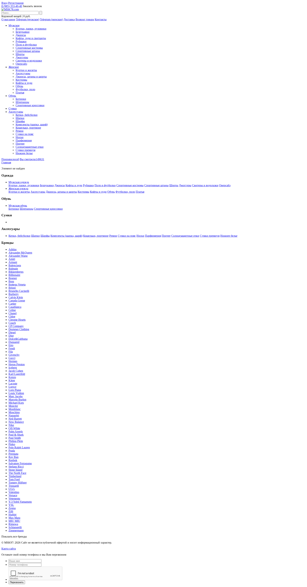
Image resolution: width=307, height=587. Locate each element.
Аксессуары (23, 73)
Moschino (14, 412)
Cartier (12, 303)
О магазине (8, 19)
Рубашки (21, 41)
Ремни (19, 130)
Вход (4, 2)
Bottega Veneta (17, 284)
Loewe (12, 386)
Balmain (13, 268)
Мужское (14, 25)
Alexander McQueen (20, 252)
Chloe (12, 316)
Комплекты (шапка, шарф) (32, 124)
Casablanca (15, 306)
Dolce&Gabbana (18, 338)
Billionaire (14, 274)
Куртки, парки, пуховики (31, 28)
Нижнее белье (24, 153)
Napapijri (14, 415)
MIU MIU (14, 520)
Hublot (12, 514)
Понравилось (10, 159)
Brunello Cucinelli (19, 290)
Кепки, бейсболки (26, 114)
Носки (19, 137)
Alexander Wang (18, 255)
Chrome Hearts (17, 319)
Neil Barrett (15, 418)
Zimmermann (16, 530)
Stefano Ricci (16, 466)
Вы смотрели (32, 159)
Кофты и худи (24, 82)
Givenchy (14, 354)
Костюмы (21, 79)
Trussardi (14, 485)
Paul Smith (15, 437)
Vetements (14, 498)
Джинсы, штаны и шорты (31, 76)
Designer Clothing (19, 329)
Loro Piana (15, 389)
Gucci (12, 358)
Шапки (20, 118)
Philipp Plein (16, 441)
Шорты (20, 54)
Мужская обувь (18, 205)
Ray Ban (13, 457)
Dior (11, 335)
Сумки (13, 108)
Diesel (12, 332)
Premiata (13, 453)
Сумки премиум (25, 150)
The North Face (17, 472)
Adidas (13, 249)
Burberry (14, 294)
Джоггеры (22, 57)
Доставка (69, 19)
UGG (12, 488)
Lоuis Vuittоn (16, 393)
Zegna (12, 508)
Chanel (13, 313)
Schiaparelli (15, 527)
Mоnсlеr (13, 405)
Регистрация (15, 2)
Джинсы (21, 35)
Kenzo (12, 377)
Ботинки (21, 98)
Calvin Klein (16, 297)
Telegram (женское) (51, 19)
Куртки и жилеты (26, 70)
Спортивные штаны (28, 51)
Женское (14, 66)
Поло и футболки (26, 44)
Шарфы (20, 121)
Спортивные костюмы (29, 47)
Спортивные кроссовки (30, 105)
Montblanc (15, 409)
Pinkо (12, 444)
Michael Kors (16, 402)
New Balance (16, 421)
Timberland (15, 476)
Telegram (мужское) (27, 19)
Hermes (13, 361)
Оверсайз (21, 63)
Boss (11, 281)
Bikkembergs (16, 271)
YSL (11, 504)
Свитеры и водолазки (29, 60)
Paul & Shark (16, 434)
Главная (6, 162)
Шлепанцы (22, 102)
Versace (13, 495)
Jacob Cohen (16, 370)
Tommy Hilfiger (18, 482)
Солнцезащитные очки (30, 146)
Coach (12, 322)
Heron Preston (17, 364)
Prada (12, 450)
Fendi (12, 348)
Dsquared (14, 342)
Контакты (101, 19)
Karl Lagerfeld (17, 373)
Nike (11, 425)
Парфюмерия (24, 140)
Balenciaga (15, 265)
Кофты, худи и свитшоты (31, 38)
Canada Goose (17, 300)
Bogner (13, 278)
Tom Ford (14, 479)
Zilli (11, 511)
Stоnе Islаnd (15, 469)
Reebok (13, 460)
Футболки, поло (25, 89)
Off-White (14, 428)
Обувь (19, 86)
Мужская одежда (19, 182)
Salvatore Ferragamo (20, 463)
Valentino (14, 492)
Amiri (12, 258)
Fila (11, 351)
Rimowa (13, 524)
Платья (20, 92)
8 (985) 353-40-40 (11, 6)
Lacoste (13, 383)
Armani (13, 262)
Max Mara (14, 517)
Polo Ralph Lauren (19, 447)
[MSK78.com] (10, 9)
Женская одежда (18, 188)
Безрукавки (22, 31)
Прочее (20, 143)
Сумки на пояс (25, 134)
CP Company (16, 326)
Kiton (12, 380)
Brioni (12, 287)
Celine (12, 310)
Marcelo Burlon (17, 399)
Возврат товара (85, 19)
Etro (11, 345)
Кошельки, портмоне (28, 127)
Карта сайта (8, 548)
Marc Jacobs (16, 396)
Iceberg (13, 367)
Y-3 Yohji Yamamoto (20, 501)
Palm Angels (16, 431)
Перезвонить (17, 582)
